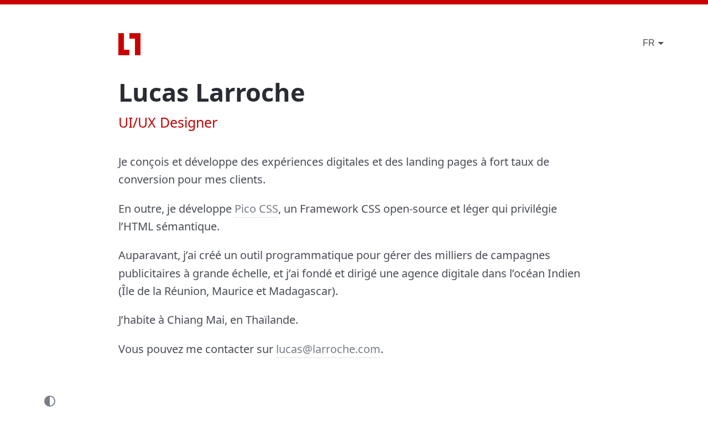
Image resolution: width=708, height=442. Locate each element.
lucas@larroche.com (328, 348)
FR (649, 43)
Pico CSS (256, 208)
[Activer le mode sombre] (50, 400)
